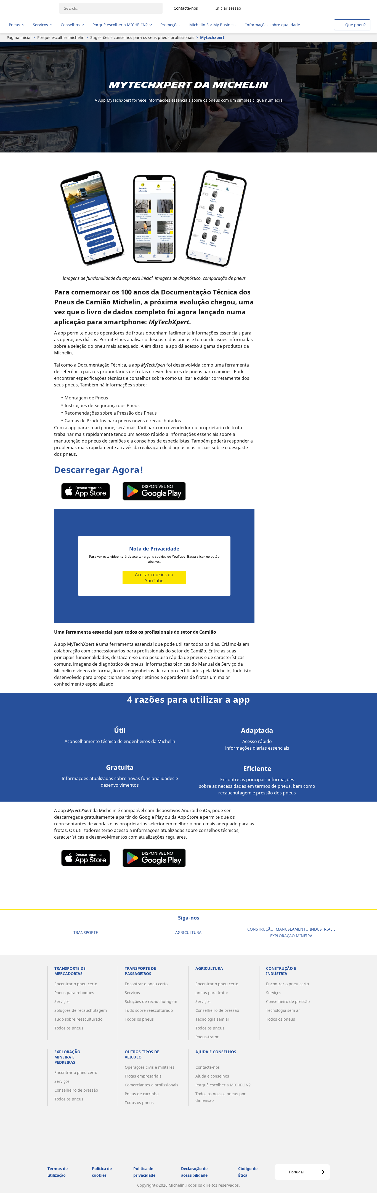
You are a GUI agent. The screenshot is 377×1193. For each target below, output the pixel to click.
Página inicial (19, 37)
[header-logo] (30, 8)
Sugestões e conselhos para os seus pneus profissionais (142, 37)
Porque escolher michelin (60, 37)
